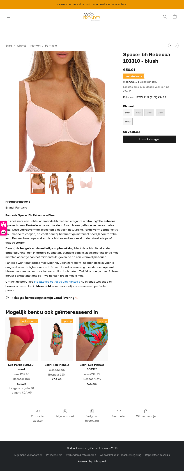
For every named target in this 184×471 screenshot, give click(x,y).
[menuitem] (170, 45)
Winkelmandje (146, 416)
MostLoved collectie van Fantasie (57, 281)
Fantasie (51, 45)
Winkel (21, 45)
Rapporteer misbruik (157, 455)
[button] (92, 16)
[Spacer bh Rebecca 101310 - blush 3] (86, 183)
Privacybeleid (54, 455)
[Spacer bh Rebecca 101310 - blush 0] (38, 183)
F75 (127, 112)
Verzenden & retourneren (81, 455)
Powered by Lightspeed (92, 461)
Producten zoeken (38, 418)
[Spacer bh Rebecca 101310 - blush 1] (54, 183)
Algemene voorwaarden (28, 455)
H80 (127, 121)
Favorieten (119, 416)
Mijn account (65, 416)
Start (8, 45)
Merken (35, 45)
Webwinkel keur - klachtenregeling (120, 455)
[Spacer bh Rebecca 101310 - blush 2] (70, 183)
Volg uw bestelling (92, 418)
